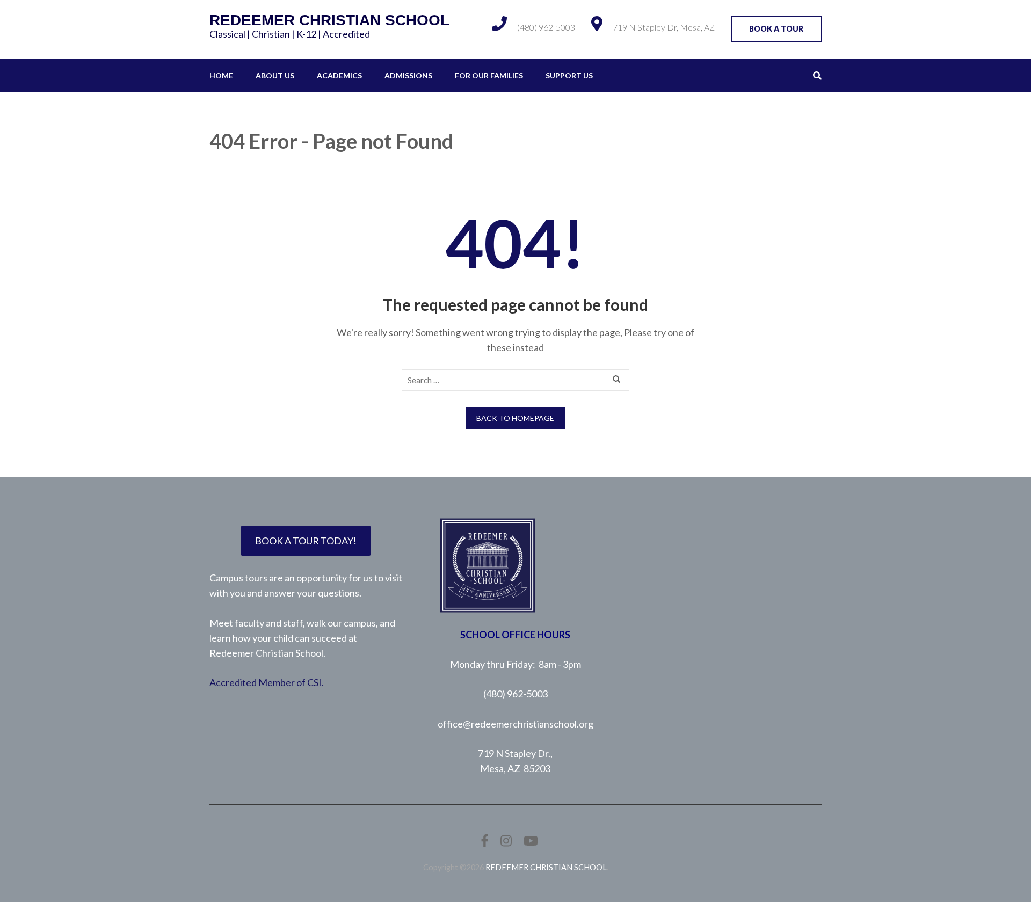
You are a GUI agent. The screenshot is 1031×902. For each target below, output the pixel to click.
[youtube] (531, 840)
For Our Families (489, 75)
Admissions (408, 75)
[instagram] (506, 840)
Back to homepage (515, 418)
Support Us (569, 75)
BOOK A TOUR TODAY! (306, 541)
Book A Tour (776, 28)
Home (221, 75)
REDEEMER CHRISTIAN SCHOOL (329, 20)
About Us (275, 75)
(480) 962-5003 (546, 27)
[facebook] (485, 840)
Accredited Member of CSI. (266, 682)
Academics (339, 75)
